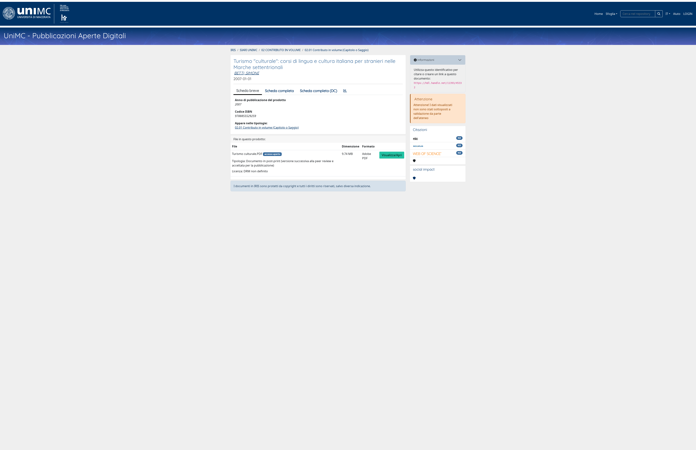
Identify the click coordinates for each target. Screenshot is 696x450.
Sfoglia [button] (610, 14)
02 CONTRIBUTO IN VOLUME (281, 50)
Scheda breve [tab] (247, 90)
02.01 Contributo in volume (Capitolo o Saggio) (336, 50)
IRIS (233, 50)
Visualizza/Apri (392, 155)
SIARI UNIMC (248, 50)
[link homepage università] (64, 14)
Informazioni (425, 60)
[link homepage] (28, 14)
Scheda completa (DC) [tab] (318, 90)
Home (598, 14)
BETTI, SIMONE (246, 73)
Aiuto (676, 14)
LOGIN (687, 14)
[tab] (345, 91)
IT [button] (667, 14)
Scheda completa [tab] (279, 90)
